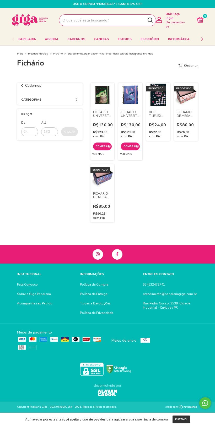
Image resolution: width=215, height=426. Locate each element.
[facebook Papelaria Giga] (117, 254)
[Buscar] (150, 20)
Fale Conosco (27, 284)
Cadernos (76, 39)
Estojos (125, 39)
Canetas (101, 39)
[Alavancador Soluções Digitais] (107, 393)
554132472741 (154, 284)
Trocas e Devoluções (95, 303)
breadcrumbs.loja (38, 54)
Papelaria (27, 39)
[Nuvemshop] (181, 407)
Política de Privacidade (96, 313)
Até (43, 123)
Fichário (58, 54)
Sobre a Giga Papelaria (34, 294)
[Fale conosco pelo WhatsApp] (205, 403)
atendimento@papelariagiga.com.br (170, 294)
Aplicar (69, 131)
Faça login (172, 16)
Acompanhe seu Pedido (34, 303)
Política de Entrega (94, 294)
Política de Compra (94, 284)
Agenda (51, 39)
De (23, 123)
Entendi (181, 419)
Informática (179, 39)
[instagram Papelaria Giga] (98, 254)
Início (20, 54)
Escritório (150, 39)
